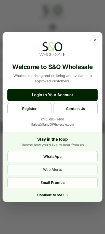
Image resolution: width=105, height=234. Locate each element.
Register (29, 108)
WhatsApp (52, 156)
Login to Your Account (52, 94)
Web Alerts (52, 169)
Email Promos (53, 182)
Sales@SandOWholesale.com (52, 124)
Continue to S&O (52, 195)
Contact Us (75, 108)
